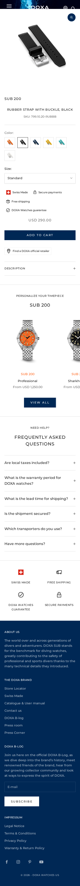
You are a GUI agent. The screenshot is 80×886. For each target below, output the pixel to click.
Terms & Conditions (20, 833)
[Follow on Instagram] (18, 862)
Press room (13, 725)
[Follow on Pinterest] (30, 862)
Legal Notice (14, 826)
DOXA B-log (14, 718)
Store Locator (15, 688)
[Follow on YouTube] (41, 862)
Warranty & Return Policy (24, 848)
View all (40, 402)
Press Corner (14, 733)
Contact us (13, 711)
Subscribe (22, 801)
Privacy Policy (15, 841)
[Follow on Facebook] (6, 862)
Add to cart (40, 235)
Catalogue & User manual (24, 703)
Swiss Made (13, 696)
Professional (27, 381)
